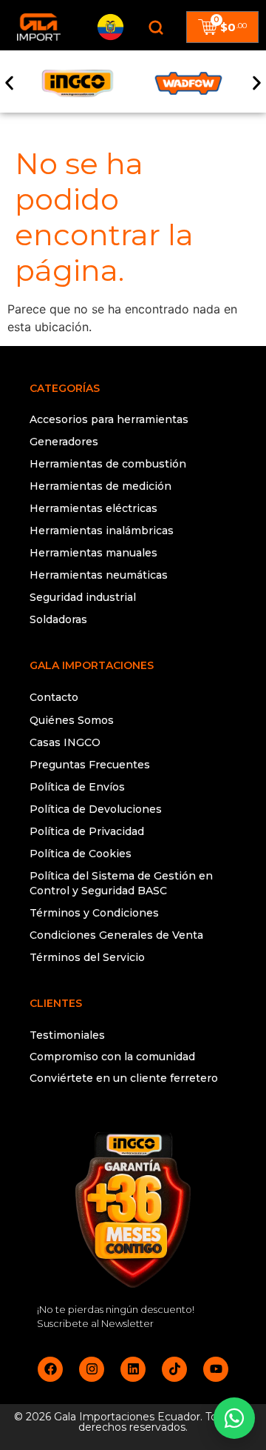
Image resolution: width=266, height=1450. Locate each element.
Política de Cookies (81, 853)
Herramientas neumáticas (99, 575)
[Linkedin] (133, 1369)
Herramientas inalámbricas (102, 530)
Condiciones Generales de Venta (116, 935)
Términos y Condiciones (94, 912)
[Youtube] (215, 1369)
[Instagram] (91, 1369)
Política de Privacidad (87, 831)
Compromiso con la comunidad (112, 1056)
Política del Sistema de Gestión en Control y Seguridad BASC (121, 883)
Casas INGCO (65, 742)
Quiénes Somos (72, 720)
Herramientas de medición (100, 486)
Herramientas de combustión (108, 463)
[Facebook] (50, 1369)
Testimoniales (67, 1035)
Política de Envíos (77, 787)
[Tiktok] (174, 1369)
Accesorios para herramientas (109, 419)
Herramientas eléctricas (93, 508)
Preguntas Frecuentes (90, 764)
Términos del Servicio (87, 957)
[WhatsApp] (234, 1418)
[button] (9, 83)
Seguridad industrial (83, 597)
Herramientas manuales (93, 552)
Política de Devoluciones (96, 809)
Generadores (64, 441)
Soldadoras (58, 619)
